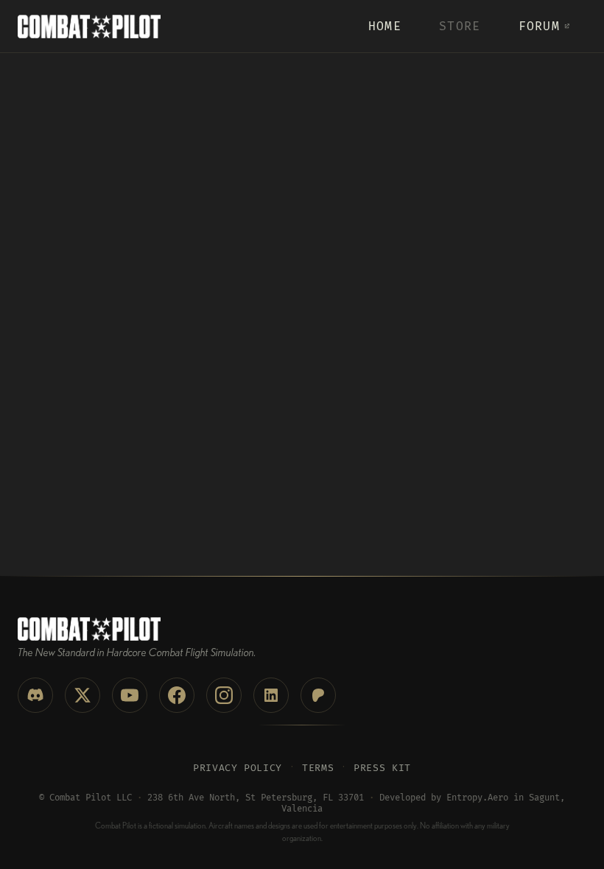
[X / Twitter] (82, 695)
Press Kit (382, 768)
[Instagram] (224, 695)
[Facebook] (176, 695)
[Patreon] (318, 695)
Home (384, 26)
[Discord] (35, 695)
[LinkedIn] (271, 695)
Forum (539, 26)
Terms (318, 768)
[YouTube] (129, 695)
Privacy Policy (237, 768)
